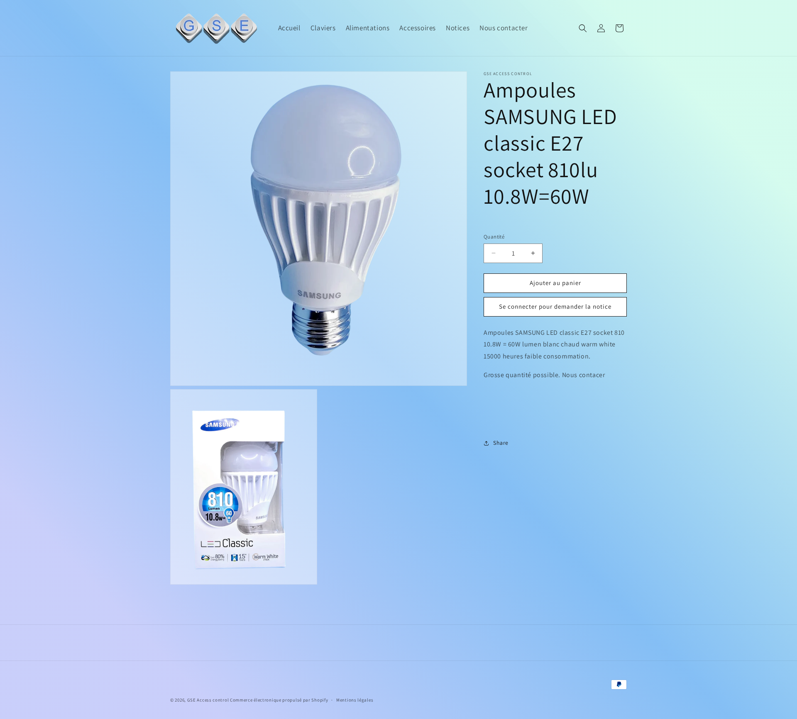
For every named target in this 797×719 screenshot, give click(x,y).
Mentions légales (354, 700)
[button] (583, 28)
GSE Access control (208, 700)
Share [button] (501, 442)
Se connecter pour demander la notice (555, 306)
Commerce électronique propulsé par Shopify (279, 700)
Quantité (494, 236)
